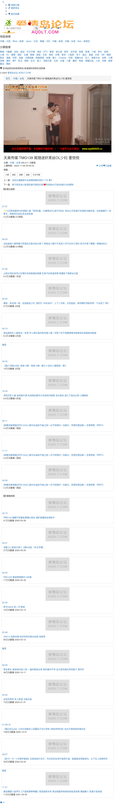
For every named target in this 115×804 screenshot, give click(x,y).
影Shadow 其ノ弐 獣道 (14, 606)
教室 (52, 51)
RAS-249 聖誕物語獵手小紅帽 (17, 576)
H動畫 (9, 51)
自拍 (16, 51)
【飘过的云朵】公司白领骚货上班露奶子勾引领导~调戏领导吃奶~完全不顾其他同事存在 (44, 728)
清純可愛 (47, 60)
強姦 (8, 57)
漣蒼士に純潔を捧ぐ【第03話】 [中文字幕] (23, 547)
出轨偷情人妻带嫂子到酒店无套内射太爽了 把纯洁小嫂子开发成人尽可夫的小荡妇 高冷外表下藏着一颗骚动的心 (55, 243)
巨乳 (45, 54)
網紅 (20, 54)
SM (103, 54)
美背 (64, 54)
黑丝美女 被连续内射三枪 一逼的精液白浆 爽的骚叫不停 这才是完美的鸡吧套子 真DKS (43, 669)
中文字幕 (31, 51)
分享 (100, 165)
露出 (2, 63)
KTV (45, 51)
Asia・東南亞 (83, 41)
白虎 (56, 60)
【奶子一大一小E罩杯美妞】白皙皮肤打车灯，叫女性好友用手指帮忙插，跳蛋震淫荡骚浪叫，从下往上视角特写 (55, 758)
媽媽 (32, 54)
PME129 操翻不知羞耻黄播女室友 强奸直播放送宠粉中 (29, 517)
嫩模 (13, 54)
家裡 (87, 51)
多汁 (78, 54)
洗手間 (74, 51)
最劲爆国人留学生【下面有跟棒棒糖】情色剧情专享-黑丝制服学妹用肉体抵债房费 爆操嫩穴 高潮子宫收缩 (52, 791)
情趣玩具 (89, 60)
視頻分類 (14, 4)
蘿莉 (75, 60)
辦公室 (59, 51)
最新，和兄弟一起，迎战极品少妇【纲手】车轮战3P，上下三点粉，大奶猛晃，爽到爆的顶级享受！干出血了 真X (56, 302)
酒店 (39, 51)
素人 (39, 60)
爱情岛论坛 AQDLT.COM (19, 72)
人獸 (68, 60)
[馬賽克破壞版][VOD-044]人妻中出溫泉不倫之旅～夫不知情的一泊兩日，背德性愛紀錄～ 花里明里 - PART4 (53, 425)
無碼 (2, 51)
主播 (26, 54)
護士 (54, 57)
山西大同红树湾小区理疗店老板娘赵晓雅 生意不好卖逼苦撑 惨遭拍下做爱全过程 (40, 273)
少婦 (93, 51)
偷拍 (22, 51)
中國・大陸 (5, 41)
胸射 (8, 63)
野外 (66, 51)
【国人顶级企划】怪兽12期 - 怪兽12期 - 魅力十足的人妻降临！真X (34, 365)
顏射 (26, 60)
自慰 (104, 57)
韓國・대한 (45, 41)
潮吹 (8, 60)
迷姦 (21, 57)
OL (7, 54)
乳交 (20, 60)
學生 (100, 51)
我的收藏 (14, 13)
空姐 (70, 57)
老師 (106, 51)
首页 (8, 78)
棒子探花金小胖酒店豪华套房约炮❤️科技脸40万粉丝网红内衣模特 (43, 184)
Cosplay (62, 57)
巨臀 (57, 54)
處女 (85, 54)
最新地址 (14, 7)
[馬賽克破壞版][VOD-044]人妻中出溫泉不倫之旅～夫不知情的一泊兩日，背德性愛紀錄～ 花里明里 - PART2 (53, 484)
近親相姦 (29, 57)
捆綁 (109, 54)
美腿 (91, 54)
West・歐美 (18, 41)
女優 (62, 60)
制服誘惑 (40, 57)
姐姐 (38, 54)
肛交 (33, 60)
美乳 (51, 54)
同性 (15, 57)
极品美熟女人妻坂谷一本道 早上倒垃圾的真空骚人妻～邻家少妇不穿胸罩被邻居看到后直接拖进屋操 (49, 332)
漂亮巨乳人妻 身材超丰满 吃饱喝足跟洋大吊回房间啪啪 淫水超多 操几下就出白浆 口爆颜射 (45, 395)
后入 (87, 57)
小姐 (2, 54)
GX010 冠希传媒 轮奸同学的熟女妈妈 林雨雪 (24, 636)
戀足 (2, 57)
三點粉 (71, 54)
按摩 (110, 60)
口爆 (110, 57)
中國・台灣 (70, 41)
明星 (81, 60)
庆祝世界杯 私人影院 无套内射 (17, 699)
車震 (81, 51)
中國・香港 (57, 41)
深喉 (2, 60)
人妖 (98, 60)
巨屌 (97, 54)
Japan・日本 (32, 41)
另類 (104, 60)
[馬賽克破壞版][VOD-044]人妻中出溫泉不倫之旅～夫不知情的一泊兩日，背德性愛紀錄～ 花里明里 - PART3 (53, 454)
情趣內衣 (79, 57)
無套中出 (95, 57)
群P (14, 60)
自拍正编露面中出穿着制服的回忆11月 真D (32, 179)
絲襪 (48, 57)
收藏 (108, 165)
